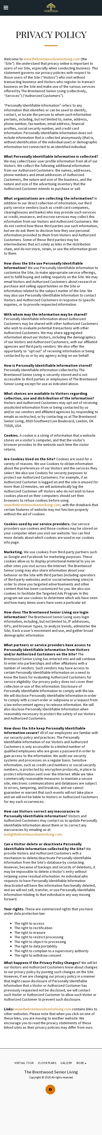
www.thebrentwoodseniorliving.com (52, 59)
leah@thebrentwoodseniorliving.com (33, 834)
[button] (5, 7)
